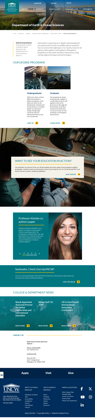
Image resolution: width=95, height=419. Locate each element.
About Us (19, 55)
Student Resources (22, 51)
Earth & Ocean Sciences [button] (24, 43)
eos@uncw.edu (31, 354)
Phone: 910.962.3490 (33, 348)
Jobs (26, 397)
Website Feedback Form (60, 413)
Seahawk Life (72, 9)
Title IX (27, 407)
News (45, 395)
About (25, 9)
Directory (46, 405)
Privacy (27, 403)
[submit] (73, 3)
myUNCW (37, 3)
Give (71, 373)
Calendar (46, 397)
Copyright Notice (43, 413)
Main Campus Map (68, 392)
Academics (38, 9)
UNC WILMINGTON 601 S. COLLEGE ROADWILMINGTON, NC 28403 (12, 398)
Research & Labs (21, 49)
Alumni (45, 403)
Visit (48, 373)
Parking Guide (66, 394)
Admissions (54, 9)
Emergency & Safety (31, 395)
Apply (25, 373)
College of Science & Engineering (40, 33)
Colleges (28, 33)
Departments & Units (55, 33)
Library (45, 401)
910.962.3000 (8, 403)
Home (14, 33)
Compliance (28, 401)
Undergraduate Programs (23, 45)
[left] (20, 253)
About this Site (30, 413)
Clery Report (29, 405)
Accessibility (29, 399)
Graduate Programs (22, 47)
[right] (39, 253)
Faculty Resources (21, 53)
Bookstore (46, 399)
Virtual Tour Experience (69, 400)
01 (24, 253)
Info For (54, 3)
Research (87, 9)
